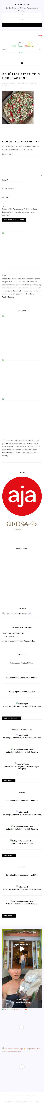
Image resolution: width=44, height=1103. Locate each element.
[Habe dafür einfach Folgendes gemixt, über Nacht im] (22, 988)
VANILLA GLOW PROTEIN (13, 633)
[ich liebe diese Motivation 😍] (22, 1027)
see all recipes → (11, 718)
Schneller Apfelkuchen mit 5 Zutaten (22, 752)
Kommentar (7, 154)
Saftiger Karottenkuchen (22, 843)
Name (5, 180)
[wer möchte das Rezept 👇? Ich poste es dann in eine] (22, 1067)
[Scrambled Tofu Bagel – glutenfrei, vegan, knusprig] (22, 764)
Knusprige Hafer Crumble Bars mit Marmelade (22, 706)
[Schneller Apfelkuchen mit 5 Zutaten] (22, 749)
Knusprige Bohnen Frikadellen (22, 692)
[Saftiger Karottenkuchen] (22, 841)
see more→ (8, 781)
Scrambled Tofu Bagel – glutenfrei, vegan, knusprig (22, 767)
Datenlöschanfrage (31, 1101)
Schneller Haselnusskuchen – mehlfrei (22, 677)
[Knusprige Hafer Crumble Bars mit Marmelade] (22, 703)
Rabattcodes (29, 641)
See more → (9, 855)
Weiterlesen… (8, 297)
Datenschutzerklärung (14, 1101)
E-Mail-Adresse (9, 189)
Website (5, 197)
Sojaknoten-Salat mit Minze (22, 663)
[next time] (22, 949)
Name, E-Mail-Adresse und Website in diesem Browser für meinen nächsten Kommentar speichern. (20, 212)
